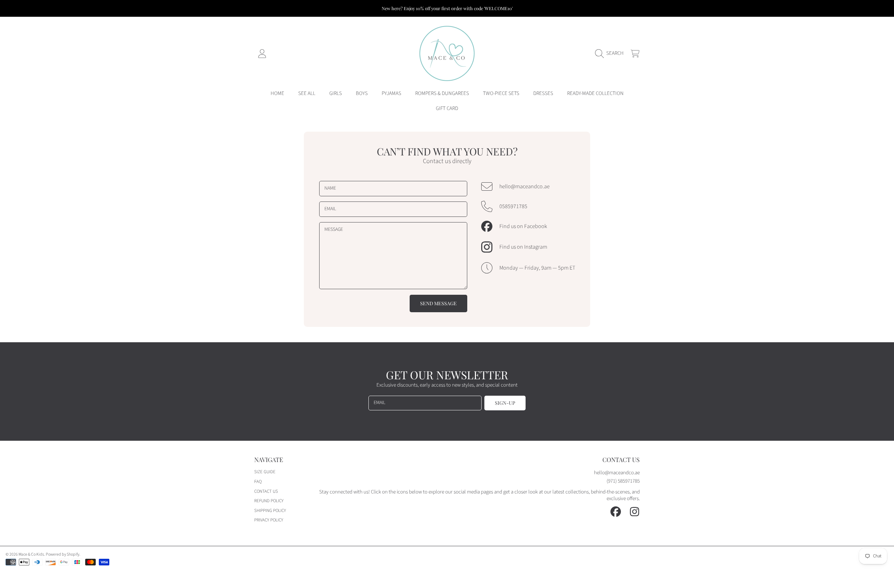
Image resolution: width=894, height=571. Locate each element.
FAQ (258, 481)
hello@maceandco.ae (524, 186)
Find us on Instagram (523, 246)
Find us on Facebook (523, 226)
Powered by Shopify (62, 554)
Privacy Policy (268, 520)
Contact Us (266, 491)
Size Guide (265, 472)
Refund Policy (269, 501)
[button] (611, 53)
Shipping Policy (270, 510)
